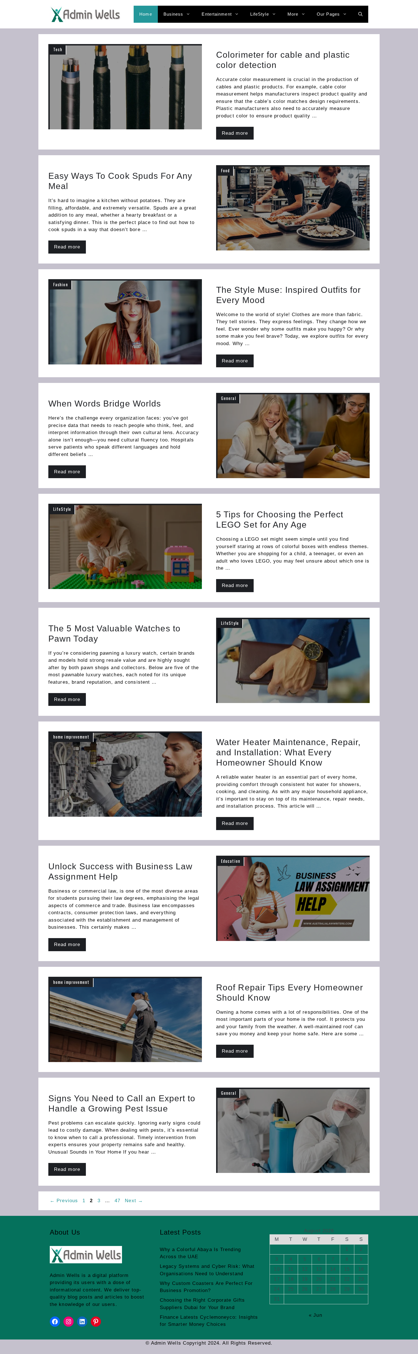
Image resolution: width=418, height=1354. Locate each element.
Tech (57, 49)
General (228, 398)
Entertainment (216, 14)
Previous (64, 1200)
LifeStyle (259, 14)
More (292, 14)
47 (118, 1200)
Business (173, 14)
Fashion (60, 284)
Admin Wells (65, 1275)
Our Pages (328, 14)
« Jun (315, 1315)
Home (145, 14)
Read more (235, 133)
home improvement (71, 736)
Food (225, 170)
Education (230, 861)
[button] (360, 14)
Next (134, 1200)
